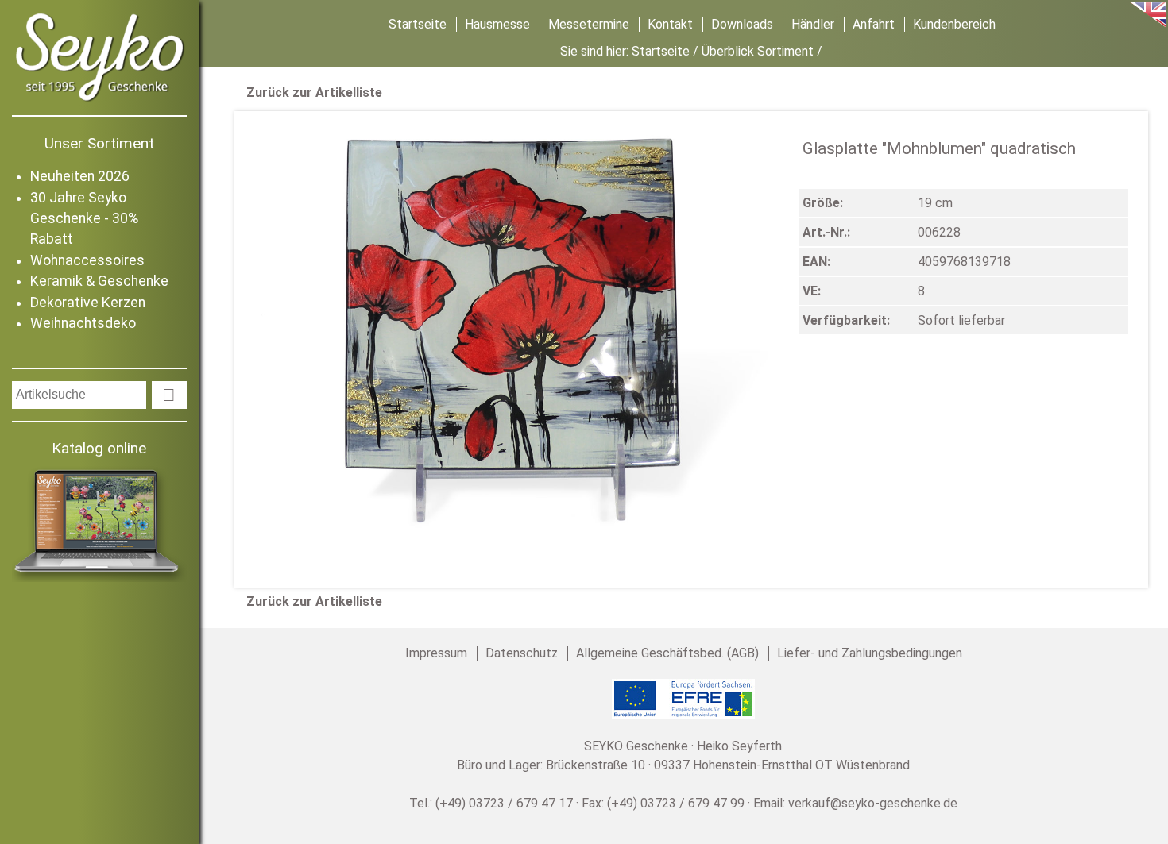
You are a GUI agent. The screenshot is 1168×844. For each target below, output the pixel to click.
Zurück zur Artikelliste (314, 92)
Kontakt (670, 24)
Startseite (418, 24)
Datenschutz (521, 653)
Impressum (436, 653)
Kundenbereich (954, 24)
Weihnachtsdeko (83, 323)
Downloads (742, 24)
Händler (812, 24)
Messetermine (588, 24)
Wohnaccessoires (87, 260)
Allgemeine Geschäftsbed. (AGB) (667, 653)
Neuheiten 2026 (80, 176)
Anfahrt (874, 24)
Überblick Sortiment (758, 51)
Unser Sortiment (99, 143)
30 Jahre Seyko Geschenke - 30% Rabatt (84, 219)
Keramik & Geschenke (99, 281)
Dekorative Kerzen (87, 302)
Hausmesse (497, 24)
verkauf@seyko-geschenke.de (872, 803)
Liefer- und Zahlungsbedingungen (869, 653)
